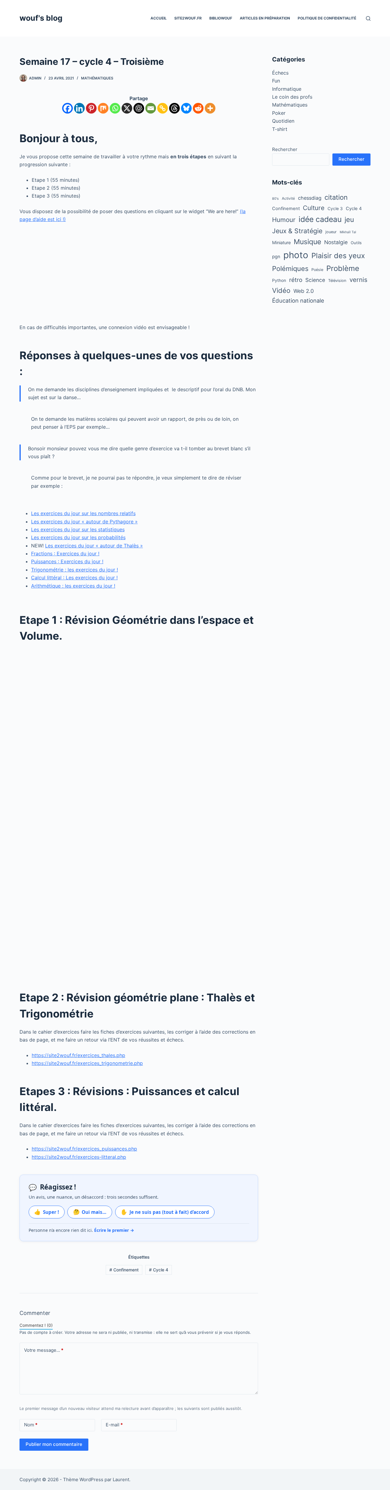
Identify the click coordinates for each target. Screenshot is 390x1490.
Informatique (286, 89)
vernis (358, 279)
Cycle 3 (335, 208)
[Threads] (174, 108)
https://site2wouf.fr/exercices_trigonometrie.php (87, 1063)
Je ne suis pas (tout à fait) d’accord (165, 1211)
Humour (284, 219)
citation (336, 197)
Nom (30, 1425)
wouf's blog (41, 18)
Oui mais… (90, 1211)
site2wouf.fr (188, 18)
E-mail (114, 1425)
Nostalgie (336, 242)
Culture (313, 208)
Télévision (337, 280)
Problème (342, 268)
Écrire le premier (114, 1230)
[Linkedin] (79, 108)
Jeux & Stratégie (297, 231)
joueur (331, 232)
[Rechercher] (368, 18)
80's (275, 198)
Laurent (121, 1479)
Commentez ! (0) (36, 1325)
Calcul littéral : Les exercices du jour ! (74, 578)
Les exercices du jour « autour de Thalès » (94, 546)
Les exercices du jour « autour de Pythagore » (84, 521)
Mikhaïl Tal (348, 232)
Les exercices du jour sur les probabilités (78, 537)
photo (295, 255)
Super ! (46, 1211)
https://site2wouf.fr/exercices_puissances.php (84, 1149)
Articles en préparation (265, 18)
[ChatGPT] (138, 108)
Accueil (159, 18)
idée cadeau (320, 219)
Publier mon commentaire (54, 1444)
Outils (356, 242)
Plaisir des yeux (338, 255)
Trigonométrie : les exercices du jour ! (74, 570)
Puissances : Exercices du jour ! (67, 561)
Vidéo (281, 290)
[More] (210, 108)
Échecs (280, 73)
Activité (288, 198)
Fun (276, 81)
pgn (276, 256)
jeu (349, 219)
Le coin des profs (292, 97)
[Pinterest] (91, 108)
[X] (127, 108)
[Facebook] (67, 108)
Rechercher (284, 149)
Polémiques (290, 268)
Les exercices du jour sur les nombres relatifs (83, 513)
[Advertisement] (139, 273)
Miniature (281, 242)
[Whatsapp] (115, 108)
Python (279, 280)
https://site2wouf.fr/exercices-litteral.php (79, 1157)
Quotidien (283, 121)
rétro (295, 279)
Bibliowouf (220, 18)
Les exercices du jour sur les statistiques (78, 529)
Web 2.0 (303, 291)
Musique (307, 241)
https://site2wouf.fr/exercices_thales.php (78, 1055)
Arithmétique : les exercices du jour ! (73, 586)
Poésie (317, 269)
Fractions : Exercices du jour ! (65, 553)
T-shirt (279, 129)
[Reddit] (198, 108)
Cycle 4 (158, 1269)
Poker (278, 113)
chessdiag (309, 198)
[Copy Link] (162, 108)
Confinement (124, 1269)
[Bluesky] (186, 108)
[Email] (150, 108)
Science (315, 280)
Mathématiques (97, 78)
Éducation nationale (298, 300)
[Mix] (103, 108)
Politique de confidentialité (327, 18)
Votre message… (43, 1350)
